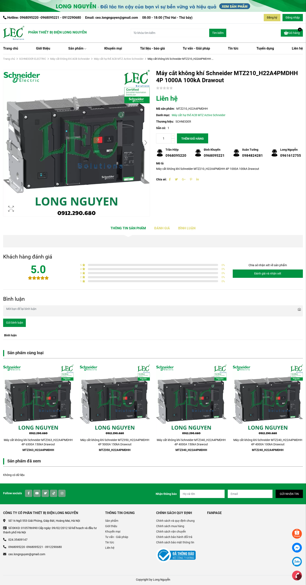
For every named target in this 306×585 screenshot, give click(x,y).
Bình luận (186, 228)
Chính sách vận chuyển (171, 531)
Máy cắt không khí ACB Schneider (70, 58)
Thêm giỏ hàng (192, 138)
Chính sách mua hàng (170, 526)
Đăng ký (272, 17)
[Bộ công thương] (176, 555)
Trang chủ (10, 48)
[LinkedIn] (197, 179)
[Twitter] (176, 179)
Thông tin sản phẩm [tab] (128, 228)
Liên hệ (297, 48)
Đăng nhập (293, 17)
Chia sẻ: (161, 179)
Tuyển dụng (265, 48)
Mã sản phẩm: (165, 108)
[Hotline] (297, 575)
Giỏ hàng (294, 32)
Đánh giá (162, 228)
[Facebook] (170, 179)
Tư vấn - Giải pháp (196, 48)
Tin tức (233, 48)
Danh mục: (163, 115)
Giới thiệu (43, 48)
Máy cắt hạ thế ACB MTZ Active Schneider (118, 58)
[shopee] (297, 533)
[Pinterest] (191, 179)
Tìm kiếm (218, 33)
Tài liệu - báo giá (152, 48)
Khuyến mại (113, 48)
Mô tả (160, 163)
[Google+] (184, 179)
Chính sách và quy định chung (175, 520)
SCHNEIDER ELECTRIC (32, 58)
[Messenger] (297, 547)
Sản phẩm (75, 48)
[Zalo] (297, 561)
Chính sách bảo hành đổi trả (174, 537)
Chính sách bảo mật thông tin (175, 542)
